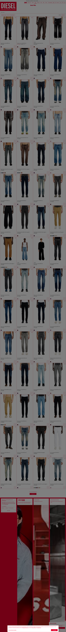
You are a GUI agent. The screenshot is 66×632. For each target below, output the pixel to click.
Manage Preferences (25, 627)
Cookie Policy (39, 627)
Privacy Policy (34, 627)
